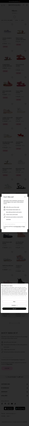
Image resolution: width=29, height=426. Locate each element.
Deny (14, 301)
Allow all (14, 308)
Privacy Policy (18, 226)
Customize (14, 305)
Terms (24, 226)
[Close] (25, 197)
